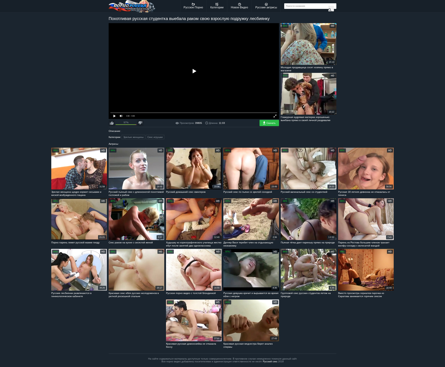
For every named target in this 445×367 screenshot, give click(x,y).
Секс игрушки (155, 137)
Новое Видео (239, 7)
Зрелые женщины (133, 137)
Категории (217, 7)
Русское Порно (193, 7)
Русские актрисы (266, 7)
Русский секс (270, 361)
